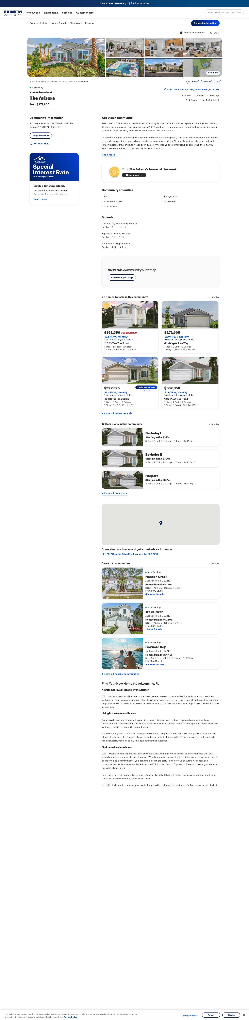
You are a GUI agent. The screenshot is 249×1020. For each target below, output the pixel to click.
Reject (211, 1015)
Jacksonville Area (54, 81)
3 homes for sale (154, 594)
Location (90, 23)
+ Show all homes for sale (117, 413)
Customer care (85, 13)
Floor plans (76, 23)
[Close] (244, 1015)
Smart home (51, 13)
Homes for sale (58, 23)
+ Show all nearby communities (120, 674)
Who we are (33, 13)
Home (32, 81)
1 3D (217, 81)
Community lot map (122, 277)
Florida (41, 81)
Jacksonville (70, 81)
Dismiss (231, 1015)
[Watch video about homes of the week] (112, 171)
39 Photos (193, 81)
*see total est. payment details (118, 338)
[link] (66, 57)
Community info (39, 23)
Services (67, 13)
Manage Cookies (190, 1016)
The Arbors (83, 81)
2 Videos (206, 81)
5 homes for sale (154, 664)
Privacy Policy (70, 1017)
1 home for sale (153, 629)
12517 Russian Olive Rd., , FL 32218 (193, 89)
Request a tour (41, 135)
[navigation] (59, 81)
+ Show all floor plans (114, 493)
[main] (124, 524)
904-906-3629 (40, 143)
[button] (205, 23)
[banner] (124, 3)
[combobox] (224, 12)
